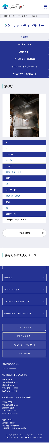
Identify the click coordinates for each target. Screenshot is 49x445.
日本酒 (17, 196)
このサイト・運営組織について (17, 301)
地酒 (8, 196)
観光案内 (8, 277)
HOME (7, 16)
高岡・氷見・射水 (13, 172)
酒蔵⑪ (34, 16)
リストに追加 (24, 233)
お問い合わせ (24, 353)
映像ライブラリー (24, 336)
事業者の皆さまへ (11, 289)
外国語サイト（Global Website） (18, 313)
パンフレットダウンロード (24, 345)
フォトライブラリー (21, 16)
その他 (9, 160)
